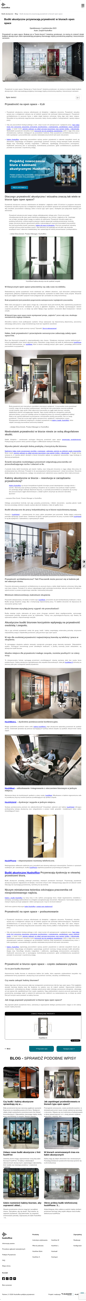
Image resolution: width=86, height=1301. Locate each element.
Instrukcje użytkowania (39, 1240)
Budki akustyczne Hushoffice (22, 872)
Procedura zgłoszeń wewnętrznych (13, 1249)
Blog (16, 14)
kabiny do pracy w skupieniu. (45, 225)
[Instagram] (7, 1278)
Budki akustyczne (7, 14)
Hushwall (54, 1251)
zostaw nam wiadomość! (44, 906)
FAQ (3, 1260)
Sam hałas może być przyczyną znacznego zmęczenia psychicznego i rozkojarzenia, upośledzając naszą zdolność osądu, (43, 127)
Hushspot (54, 1257)
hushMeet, (29, 344)
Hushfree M (55, 1240)
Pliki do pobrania (37, 1245)
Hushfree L (55, 1245)
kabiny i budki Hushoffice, (60, 420)
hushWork (42, 600)
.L (15, 722)
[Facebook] (3, 1278)
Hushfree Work (37, 1251)
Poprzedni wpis (42, 1049)
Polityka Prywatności (9, 1254)
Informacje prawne (8, 1243)
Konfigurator (78, 1245)
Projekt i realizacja (54, 1294)
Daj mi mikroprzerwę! (50, 328)
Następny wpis (68, 1049)
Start (7, 1235)
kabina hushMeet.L (40, 726)
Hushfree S (43, 1038)
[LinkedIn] (11, 1278)
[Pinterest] (14, 1278)
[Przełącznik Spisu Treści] (76, 97)
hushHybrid (16, 514)
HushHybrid (10, 802)
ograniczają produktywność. (71, 439)
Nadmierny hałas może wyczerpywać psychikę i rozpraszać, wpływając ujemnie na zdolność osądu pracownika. (43, 451)
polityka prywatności (27, 1294)
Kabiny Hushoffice (13, 139)
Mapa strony (6, 1266)
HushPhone (10, 861)
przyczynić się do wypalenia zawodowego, (48, 131)
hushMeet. (48, 795)
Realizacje (77, 1240)
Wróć (8, 1049)
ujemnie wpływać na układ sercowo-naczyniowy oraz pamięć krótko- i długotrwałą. (50, 129)
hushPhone (77, 342)
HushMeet (10, 722)
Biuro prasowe (7, 1285)
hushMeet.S (69, 662)
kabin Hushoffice (30, 906)
